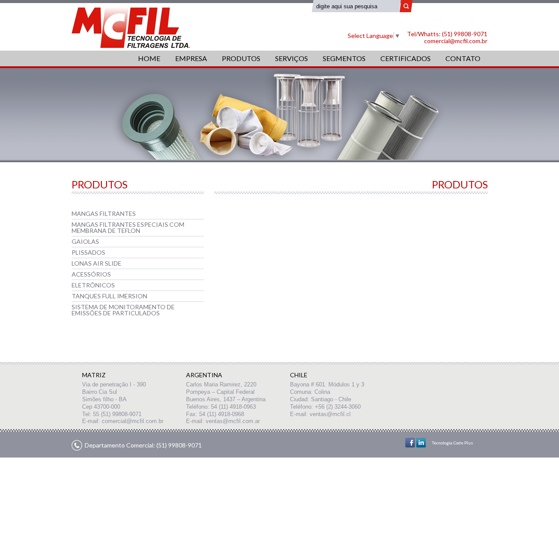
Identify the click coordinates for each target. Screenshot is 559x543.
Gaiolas (85, 241)
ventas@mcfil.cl (330, 414)
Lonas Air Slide (96, 263)
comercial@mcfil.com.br (455, 40)
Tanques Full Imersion (109, 296)
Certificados (405, 58)
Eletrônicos (93, 285)
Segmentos (344, 58)
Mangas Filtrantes (104, 213)
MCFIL (131, 27)
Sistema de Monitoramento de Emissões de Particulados (123, 310)
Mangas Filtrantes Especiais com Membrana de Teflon (128, 227)
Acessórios (91, 274)
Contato (462, 58)
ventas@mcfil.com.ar (233, 421)
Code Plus (463, 442)
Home (149, 58)
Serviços (291, 58)
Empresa (191, 58)
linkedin (421, 442)
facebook (410, 442)
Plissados (88, 252)
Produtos (241, 58)
